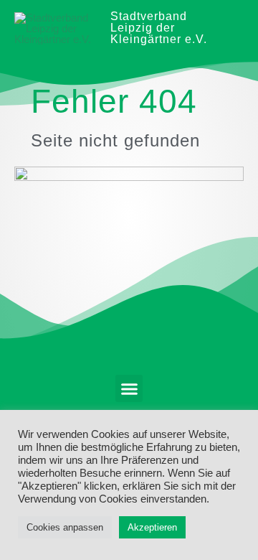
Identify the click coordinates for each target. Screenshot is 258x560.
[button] (129, 388)
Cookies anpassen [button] (65, 527)
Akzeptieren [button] (152, 527)
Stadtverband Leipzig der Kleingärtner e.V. (158, 27)
